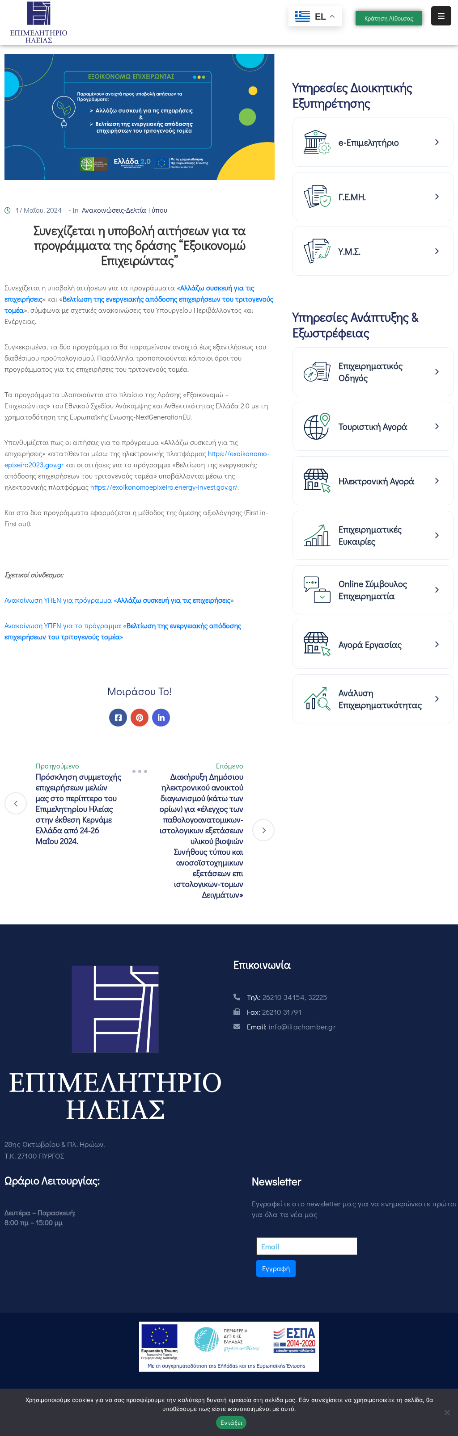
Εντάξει (231, 1422)
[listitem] (373, 142)
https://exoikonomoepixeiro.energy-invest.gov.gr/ (163, 486)
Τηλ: (287, 997)
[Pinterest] (139, 717)
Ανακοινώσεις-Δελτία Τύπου (124, 209)
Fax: (274, 1012)
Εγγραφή (276, 1268)
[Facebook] (118, 717)
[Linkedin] (161, 717)
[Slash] (139, 771)
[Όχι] (446, 1412)
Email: (291, 1026)
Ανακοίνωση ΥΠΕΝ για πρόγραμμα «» (119, 600)
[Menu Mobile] (441, 15)
